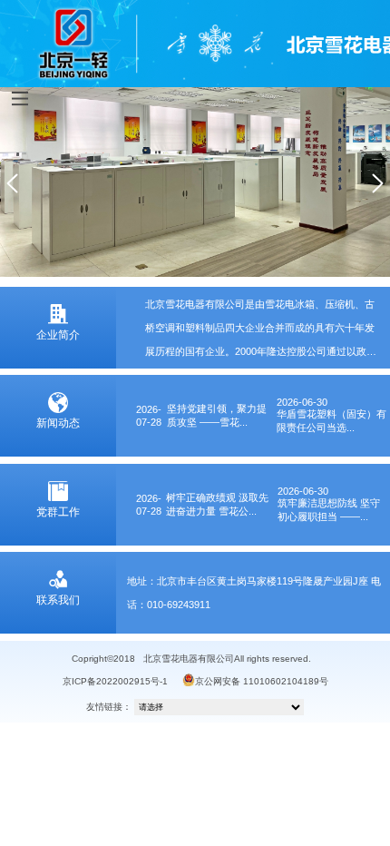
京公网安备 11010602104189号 (261, 681)
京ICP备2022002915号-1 (115, 681)
